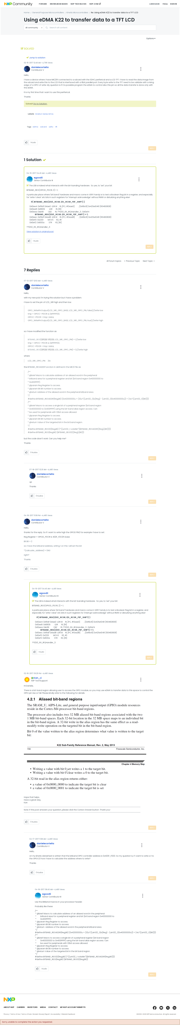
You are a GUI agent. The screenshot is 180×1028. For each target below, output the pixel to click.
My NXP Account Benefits (73, 1007)
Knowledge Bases (59, 4)
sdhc (51, 127)
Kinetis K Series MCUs (44, 114)
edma (35, 127)
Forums (43, 4)
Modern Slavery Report (41, 1014)
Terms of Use (15, 1014)
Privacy (6, 1014)
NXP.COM (94, 4)
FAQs (165, 4)
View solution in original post (40, 231)
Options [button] (150, 38)
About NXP (9, 1007)
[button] (141, 69)
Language (154, 4)
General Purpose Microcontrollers (48, 12)
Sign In (173, 4)
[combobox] (100, 27)
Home (27, 12)
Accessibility (55, 1014)
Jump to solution (37, 57)
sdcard (43, 127)
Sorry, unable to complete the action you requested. (27, 1022)
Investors (32, 1007)
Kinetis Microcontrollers (77, 12)
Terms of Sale (26, 1014)
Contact (53, 1007)
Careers (21, 1007)
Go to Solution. (40, 103)
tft (56, 127)
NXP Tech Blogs (78, 4)
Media (43, 1007)
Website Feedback (68, 1014)
